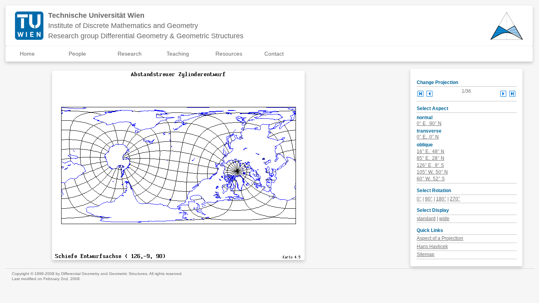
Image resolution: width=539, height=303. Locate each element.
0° (419, 198)
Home (27, 53)
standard (426, 218)
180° (441, 198)
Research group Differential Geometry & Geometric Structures (145, 36)
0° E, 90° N (429, 123)
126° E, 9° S (430, 165)
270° (455, 198)
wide (444, 218)
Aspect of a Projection (440, 238)
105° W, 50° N (432, 172)
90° (428, 198)
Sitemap (425, 254)
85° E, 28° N (430, 158)
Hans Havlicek (432, 246)
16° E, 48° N (430, 151)
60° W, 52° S (431, 178)
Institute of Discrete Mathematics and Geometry (123, 26)
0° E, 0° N (428, 137)
